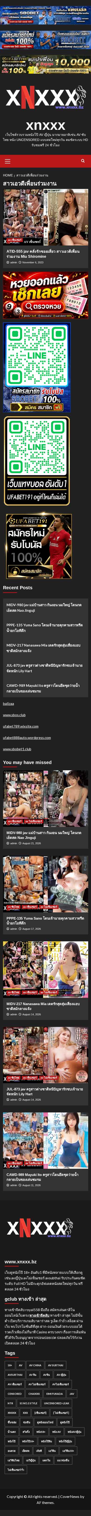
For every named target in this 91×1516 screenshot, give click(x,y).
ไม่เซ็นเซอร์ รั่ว (16, 1469)
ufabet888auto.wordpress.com (27, 738)
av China (35, 1365)
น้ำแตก (12, 1431)
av (20, 1365)
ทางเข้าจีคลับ (39, 1315)
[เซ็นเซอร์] (40, 1412)
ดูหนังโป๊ (65, 1422)
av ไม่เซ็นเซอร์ (33, 821)
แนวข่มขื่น (63, 1460)
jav (72, 1393)
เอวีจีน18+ (68, 1450)
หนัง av (56, 1431)
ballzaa (8, 703)
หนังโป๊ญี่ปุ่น (65, 1441)
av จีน (32, 1374)
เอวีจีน (52, 1450)
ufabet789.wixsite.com (20, 726)
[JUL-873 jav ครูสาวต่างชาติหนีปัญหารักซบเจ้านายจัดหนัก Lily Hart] (45, 1055)
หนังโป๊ (11, 1441)
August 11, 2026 (31, 1185)
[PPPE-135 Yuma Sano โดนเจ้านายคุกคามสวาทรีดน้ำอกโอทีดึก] (45, 884)
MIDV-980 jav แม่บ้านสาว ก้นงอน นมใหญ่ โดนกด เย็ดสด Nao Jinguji (44, 607)
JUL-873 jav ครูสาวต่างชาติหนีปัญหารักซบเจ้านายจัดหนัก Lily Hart (45, 668)
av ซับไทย (13, 906)
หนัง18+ (41, 1431)
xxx (25, 1412)
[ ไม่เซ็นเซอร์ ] (61, 1412)
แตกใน (46, 1460)
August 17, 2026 (31, 928)
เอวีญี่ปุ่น (31, 1460)
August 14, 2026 (31, 1014)
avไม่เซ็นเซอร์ (60, 1384)
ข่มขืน (26, 1422)
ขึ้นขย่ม (12, 1422)
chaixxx (34, 1393)
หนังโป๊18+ (28, 1441)
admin (13, 262)
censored (15, 1393)
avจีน (46, 1374)
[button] (7, 160)
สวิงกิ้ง (26, 1431)
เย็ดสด (25, 1450)
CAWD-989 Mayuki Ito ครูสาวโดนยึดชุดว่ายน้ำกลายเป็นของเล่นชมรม (43, 688)
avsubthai (15, 1374)
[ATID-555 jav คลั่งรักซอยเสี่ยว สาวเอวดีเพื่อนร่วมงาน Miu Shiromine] (45, 217)
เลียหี (39, 1450)
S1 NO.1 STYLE (28, 1403)
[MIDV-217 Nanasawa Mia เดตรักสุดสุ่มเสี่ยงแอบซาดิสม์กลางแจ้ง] (45, 969)
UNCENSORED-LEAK (56, 1403)
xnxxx (45, 125)
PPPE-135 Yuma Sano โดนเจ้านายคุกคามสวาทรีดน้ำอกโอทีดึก (45, 628)
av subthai (55, 1365)
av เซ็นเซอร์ (14, 240)
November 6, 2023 (32, 262)
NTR (10, 1403)
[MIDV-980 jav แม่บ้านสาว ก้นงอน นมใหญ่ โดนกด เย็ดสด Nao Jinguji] (45, 798)
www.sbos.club (14, 715)
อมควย (11, 1450)
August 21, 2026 (31, 843)
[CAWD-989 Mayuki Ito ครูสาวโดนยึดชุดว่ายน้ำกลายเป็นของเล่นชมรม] (45, 1140)
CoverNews (69, 1496)
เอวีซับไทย (13, 1460)
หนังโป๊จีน (46, 1441)
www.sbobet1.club (17, 749)
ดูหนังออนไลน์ (45, 1422)
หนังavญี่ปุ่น (74, 1431)
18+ (10, 1365)
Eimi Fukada (54, 1393)
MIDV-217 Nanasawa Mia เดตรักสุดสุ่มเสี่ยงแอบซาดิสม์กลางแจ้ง (43, 648)
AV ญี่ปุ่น (61, 1374)
